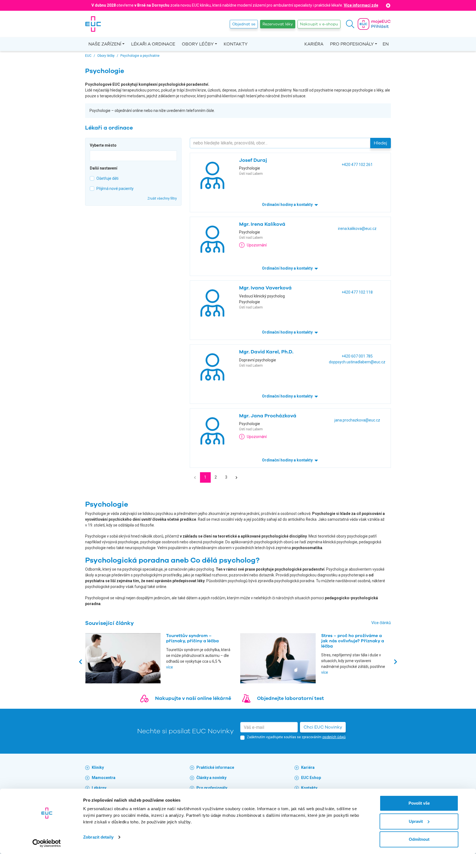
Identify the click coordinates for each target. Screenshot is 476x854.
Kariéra (313, 44)
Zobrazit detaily (98, 837)
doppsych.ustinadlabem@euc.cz (357, 362)
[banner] (93, 24)
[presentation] (80, 661)
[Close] (388, 5)
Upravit (416, 821)
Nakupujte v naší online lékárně (193, 698)
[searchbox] (92, 155)
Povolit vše (419, 803)
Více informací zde (361, 5)
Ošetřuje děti (107, 178)
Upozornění (257, 245)
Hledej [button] (380, 143)
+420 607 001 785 (357, 356)
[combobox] (133, 156)
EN (386, 44)
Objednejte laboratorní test (290, 698)
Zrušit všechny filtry (162, 198)
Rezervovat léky (278, 24)
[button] (350, 24)
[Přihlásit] (374, 24)
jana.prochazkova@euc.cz (357, 420)
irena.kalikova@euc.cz (357, 228)
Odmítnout (419, 839)
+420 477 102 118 (357, 292)
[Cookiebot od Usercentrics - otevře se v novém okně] (47, 843)
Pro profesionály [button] (352, 44)
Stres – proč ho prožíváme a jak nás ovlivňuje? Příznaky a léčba (352, 641)
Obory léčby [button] (198, 44)
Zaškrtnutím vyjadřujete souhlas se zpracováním (296, 737)
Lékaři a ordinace (153, 44)
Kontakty (236, 44)
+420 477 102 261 (357, 164)
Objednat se (243, 24)
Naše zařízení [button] (104, 44)
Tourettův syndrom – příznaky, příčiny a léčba (192, 638)
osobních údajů (334, 737)
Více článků (381, 623)
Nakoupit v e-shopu (319, 24)
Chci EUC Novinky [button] (323, 727)
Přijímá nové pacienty (115, 188)
